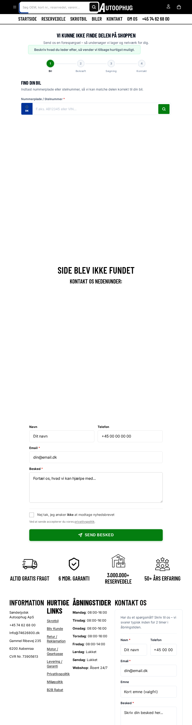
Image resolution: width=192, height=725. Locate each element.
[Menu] (14, 7)
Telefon (103, 427)
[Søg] (93, 7)
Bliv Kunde (55, 629)
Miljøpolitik (55, 682)
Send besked (99, 535)
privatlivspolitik (84, 521)
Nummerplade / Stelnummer (43, 99)
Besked (36, 469)
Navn (33, 427)
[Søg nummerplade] (164, 109)
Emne (125, 682)
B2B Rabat (55, 689)
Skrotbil (53, 621)
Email (34, 448)
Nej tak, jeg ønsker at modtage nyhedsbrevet (75, 515)
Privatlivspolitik (58, 674)
